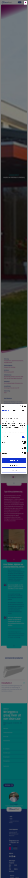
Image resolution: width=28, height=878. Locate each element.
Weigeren (14, 470)
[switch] (24, 443)
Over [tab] (23, 410)
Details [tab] (14, 410)
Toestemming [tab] (5, 410)
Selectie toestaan (14, 465)
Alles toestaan (14, 460)
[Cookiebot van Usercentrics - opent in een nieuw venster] (20, 406)
